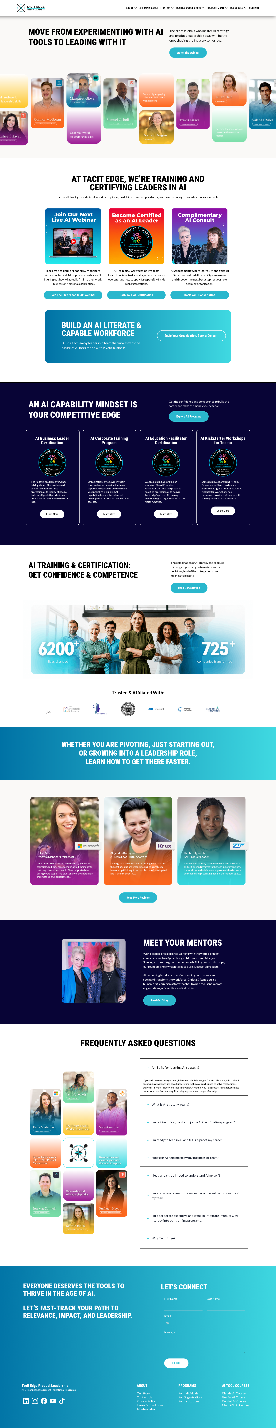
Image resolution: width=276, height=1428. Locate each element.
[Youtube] (52, 1400)
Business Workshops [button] (188, 8)
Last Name (213, 1298)
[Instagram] (35, 1400)
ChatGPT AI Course (235, 1405)
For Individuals (188, 1393)
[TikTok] (61, 1400)
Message (169, 1332)
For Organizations (190, 1397)
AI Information (146, 1409)
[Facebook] (43, 1400)
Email (168, 1315)
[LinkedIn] (26, 1400)
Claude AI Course (234, 1393)
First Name (170, 1298)
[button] (135, 8)
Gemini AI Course (233, 1397)
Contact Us (144, 1397)
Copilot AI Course (234, 1401)
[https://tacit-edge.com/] (30, 8)
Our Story (143, 1393)
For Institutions (188, 1401)
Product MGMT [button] (216, 8)
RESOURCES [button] (237, 8)
